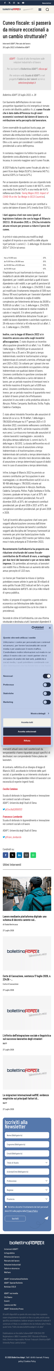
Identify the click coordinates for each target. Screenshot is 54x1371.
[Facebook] (5, 2)
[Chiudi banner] (50, 628)
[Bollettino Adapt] (18, 9)
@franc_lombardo (13, 837)
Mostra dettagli (38, 713)
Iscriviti (15, 1218)
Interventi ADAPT (9, 43)
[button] (47, 9)
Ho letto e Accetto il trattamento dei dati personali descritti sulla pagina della (26, 1208)
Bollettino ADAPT (23, 47)
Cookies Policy (30, 1361)
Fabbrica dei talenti (27, 79)
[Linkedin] (18, 2)
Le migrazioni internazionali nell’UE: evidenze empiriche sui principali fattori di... (26, 1096)
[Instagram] (14, 2)
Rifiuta (27, 740)
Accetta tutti (27, 722)
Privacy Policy (32, 1210)
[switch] (47, 684)
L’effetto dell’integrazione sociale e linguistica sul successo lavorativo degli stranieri (27, 1037)
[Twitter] (9, 2)
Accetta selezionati (27, 731)
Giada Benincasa (11, 924)
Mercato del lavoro (23, 43)
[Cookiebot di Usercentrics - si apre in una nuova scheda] (33, 628)
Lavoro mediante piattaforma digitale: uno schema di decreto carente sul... (25, 918)
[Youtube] (23, 2)
